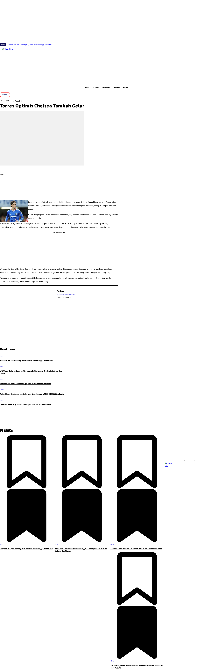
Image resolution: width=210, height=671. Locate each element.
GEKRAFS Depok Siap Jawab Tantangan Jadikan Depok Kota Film (25, 404)
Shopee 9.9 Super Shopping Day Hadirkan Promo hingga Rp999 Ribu (30, 44)
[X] (22, 49)
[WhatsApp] (3, 195)
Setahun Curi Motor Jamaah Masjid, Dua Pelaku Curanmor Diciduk (25, 383)
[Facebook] (16, 49)
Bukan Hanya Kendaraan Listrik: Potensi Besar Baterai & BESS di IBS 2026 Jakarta (32, 394)
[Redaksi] (27, 317)
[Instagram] (19, 49)
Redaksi (18, 101)
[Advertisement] (105, 68)
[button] (32, 49)
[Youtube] (26, 49)
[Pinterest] (3, 190)
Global (2, 390)
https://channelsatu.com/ (66, 294)
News (4, 94)
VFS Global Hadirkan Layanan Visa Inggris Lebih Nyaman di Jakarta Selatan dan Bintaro (31, 372)
